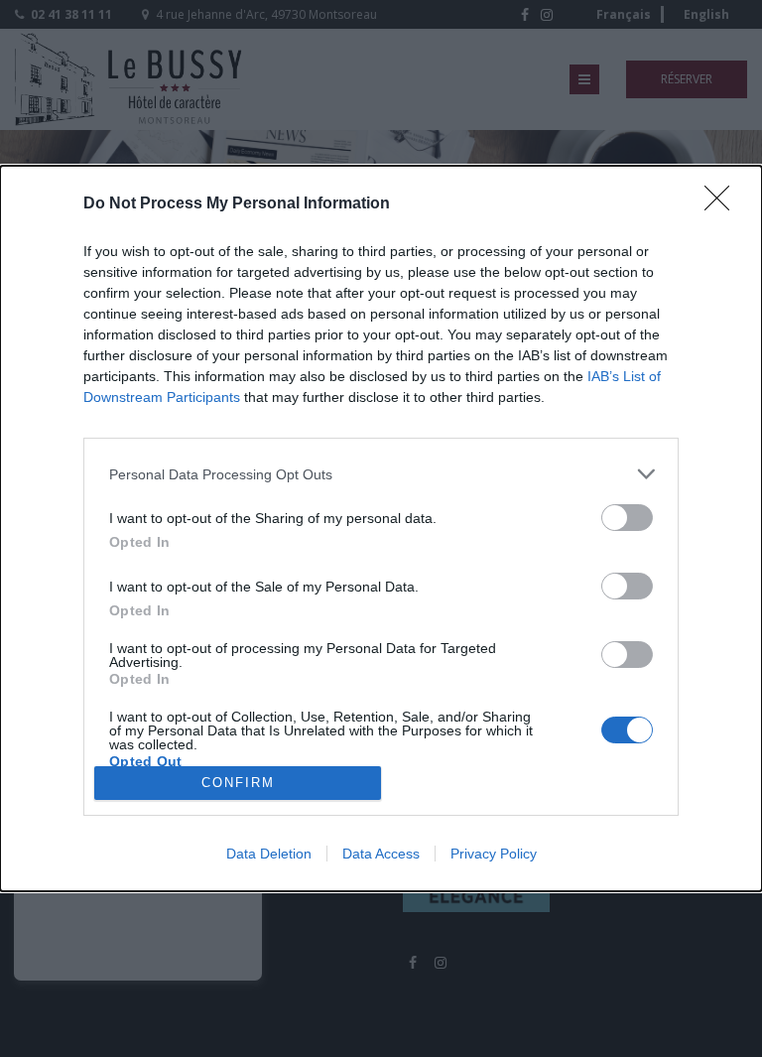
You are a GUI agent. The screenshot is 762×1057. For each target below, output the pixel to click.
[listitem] (381, 473)
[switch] (627, 517)
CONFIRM (238, 782)
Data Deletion (269, 853)
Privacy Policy (493, 853)
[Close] (723, 204)
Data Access (381, 853)
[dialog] (381, 528)
